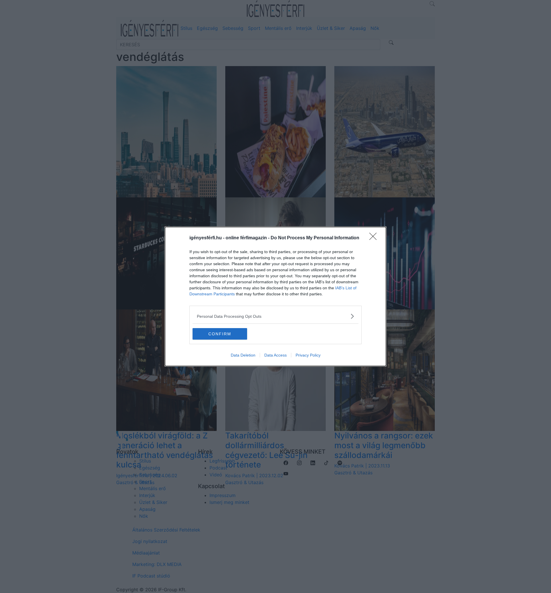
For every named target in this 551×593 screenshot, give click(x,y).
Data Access (275, 355)
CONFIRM (219, 334)
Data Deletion (243, 355)
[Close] (374, 238)
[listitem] (275, 316)
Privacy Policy (308, 355)
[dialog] (275, 296)
